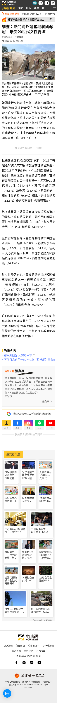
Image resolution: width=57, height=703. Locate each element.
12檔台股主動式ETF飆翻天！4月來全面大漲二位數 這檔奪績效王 (45, 579)
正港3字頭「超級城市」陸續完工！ (15, 531)
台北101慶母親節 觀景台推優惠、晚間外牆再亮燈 (15, 610)
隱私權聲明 (33, 645)
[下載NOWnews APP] (40, 3)
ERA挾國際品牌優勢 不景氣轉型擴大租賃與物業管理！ (11, 475)
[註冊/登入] (53, 3)
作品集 (45, 401)
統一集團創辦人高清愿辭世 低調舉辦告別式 (40, 610)
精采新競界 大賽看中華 (11, 499)
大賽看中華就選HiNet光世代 (45, 475)
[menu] (54, 8)
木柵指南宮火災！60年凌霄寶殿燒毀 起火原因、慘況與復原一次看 (28, 579)
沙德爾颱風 (8, 8)
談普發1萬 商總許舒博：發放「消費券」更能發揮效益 (28, 555)
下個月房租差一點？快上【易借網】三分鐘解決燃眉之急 (41, 531)
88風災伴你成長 (33, 13)
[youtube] (39, 663)
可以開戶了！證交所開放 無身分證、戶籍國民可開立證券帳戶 (11, 555)
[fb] (16, 663)
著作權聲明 (48, 645)
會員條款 (16, 651)
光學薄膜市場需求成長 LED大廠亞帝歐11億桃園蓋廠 (28, 475)
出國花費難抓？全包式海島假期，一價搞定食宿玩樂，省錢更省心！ (11, 580)
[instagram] (24, 663)
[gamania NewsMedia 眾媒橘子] (28, 675)
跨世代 (51, 13)
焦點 (20, 8)
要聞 (36, 8)
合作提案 (40, 651)
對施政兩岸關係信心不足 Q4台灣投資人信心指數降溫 (45, 499)
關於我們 (28, 651)
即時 (28, 8)
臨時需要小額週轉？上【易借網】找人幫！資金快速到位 (45, 555)
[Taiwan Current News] (34, 3)
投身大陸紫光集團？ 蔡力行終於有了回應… (28, 499)
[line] (32, 663)
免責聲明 (20, 645)
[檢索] (47, 3)
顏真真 (9, 37)
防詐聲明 (8, 645)
